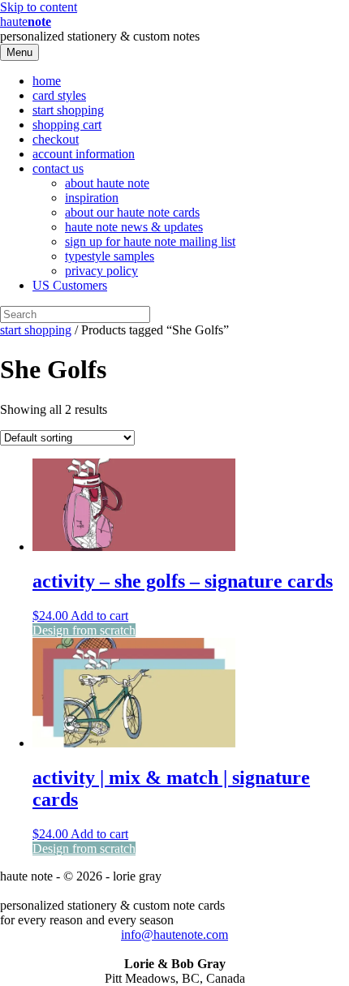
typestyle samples (109, 256)
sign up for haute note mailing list (150, 241)
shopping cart (66, 124)
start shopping (68, 110)
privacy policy (101, 271)
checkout (55, 139)
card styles (59, 95)
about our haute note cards (132, 212)
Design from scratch (84, 630)
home (46, 81)
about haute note (107, 183)
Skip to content (38, 7)
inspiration (91, 198)
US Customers (69, 285)
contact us (58, 168)
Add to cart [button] (99, 615)
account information (83, 154)
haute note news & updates (134, 227)
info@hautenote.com (174, 934)
